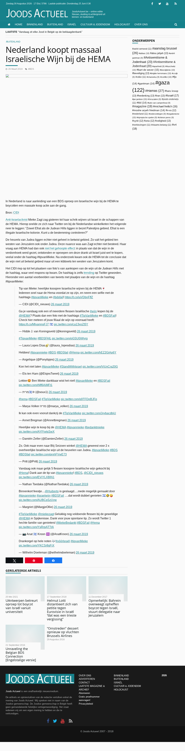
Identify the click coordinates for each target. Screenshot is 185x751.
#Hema (23, 472)
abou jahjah (159, 53)
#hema (23, 399)
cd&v (141, 77)
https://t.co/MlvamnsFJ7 (34, 324)
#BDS (52, 352)
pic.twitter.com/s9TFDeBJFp (79, 399)
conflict (166, 77)
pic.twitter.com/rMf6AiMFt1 (35, 385)
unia (149, 121)
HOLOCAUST (121, 689)
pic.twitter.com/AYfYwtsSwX (37, 431)
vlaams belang (161, 125)
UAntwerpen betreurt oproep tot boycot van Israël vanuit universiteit (22, 606)
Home (18, 24)
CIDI (16, 212)
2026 (164, 675)
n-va (171, 110)
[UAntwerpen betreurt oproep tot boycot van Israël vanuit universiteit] (25, 588)
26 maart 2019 (60, 304)
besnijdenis (168, 70)
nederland (141, 114)
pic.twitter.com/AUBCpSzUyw (38, 499)
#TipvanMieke (28, 338)
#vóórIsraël (63, 541)
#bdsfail (58, 297)
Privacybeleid (86, 703)
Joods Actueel (13, 691)
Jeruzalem (155, 99)
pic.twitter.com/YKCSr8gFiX (36, 545)
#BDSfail (62, 352)
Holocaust (122, 24)
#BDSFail (109, 315)
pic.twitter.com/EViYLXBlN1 (36, 477)
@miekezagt (46, 514)
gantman (147, 83)
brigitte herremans (161, 73)
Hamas (155, 91)
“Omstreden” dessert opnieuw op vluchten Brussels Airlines (63, 632)
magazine (143, 106)
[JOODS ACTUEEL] (9, 24)
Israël (71, 24)
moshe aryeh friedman (149, 110)
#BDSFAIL (44, 338)
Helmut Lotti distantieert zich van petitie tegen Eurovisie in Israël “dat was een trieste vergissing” (62, 609)
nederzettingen (158, 114)
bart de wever (148, 69)
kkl (142, 102)
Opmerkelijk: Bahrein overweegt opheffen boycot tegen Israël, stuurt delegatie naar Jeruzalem (105, 608)
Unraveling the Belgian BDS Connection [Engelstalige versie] (21, 654)
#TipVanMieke (89, 315)
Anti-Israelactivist (16, 219)
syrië (138, 121)
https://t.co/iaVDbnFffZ (79, 297)
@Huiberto (52, 491)
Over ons (141, 24)
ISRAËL (118, 682)
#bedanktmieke (94, 427)
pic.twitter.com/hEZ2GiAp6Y (98, 352)
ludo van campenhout (159, 103)
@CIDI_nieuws (93, 472)
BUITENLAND (121, 679)
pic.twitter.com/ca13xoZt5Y (71, 324)
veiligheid (163, 120)
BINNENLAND (121, 675)
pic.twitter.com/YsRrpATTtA (36, 527)
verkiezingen (142, 125)
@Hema (74, 352)
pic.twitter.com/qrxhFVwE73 (49, 454)
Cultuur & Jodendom (95, 24)
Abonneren (84, 693)
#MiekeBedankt (66, 522)
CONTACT (84, 682)
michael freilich (165, 106)
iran (160, 95)
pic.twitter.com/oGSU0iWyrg (70, 338)
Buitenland (55, 24)
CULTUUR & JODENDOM (127, 686)
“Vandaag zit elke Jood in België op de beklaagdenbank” (50, 31)
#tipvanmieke (39, 352)
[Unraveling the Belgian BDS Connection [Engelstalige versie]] (25, 637)
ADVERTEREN (87, 679)
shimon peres (166, 117)
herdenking (146, 95)
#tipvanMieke (39, 297)
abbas (144, 53)
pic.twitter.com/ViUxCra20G (100, 366)
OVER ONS (85, 675)
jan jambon (140, 99)
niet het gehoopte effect (60, 248)
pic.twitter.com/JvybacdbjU (99, 413)
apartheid (159, 66)
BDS (31, 69)
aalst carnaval (143, 49)
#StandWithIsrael (71, 366)
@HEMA (24, 315)
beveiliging (141, 73)
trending (89, 272)
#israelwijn (44, 495)
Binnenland (35, 24)
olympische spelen (147, 117)
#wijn (93, 311)
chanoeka (154, 77)
